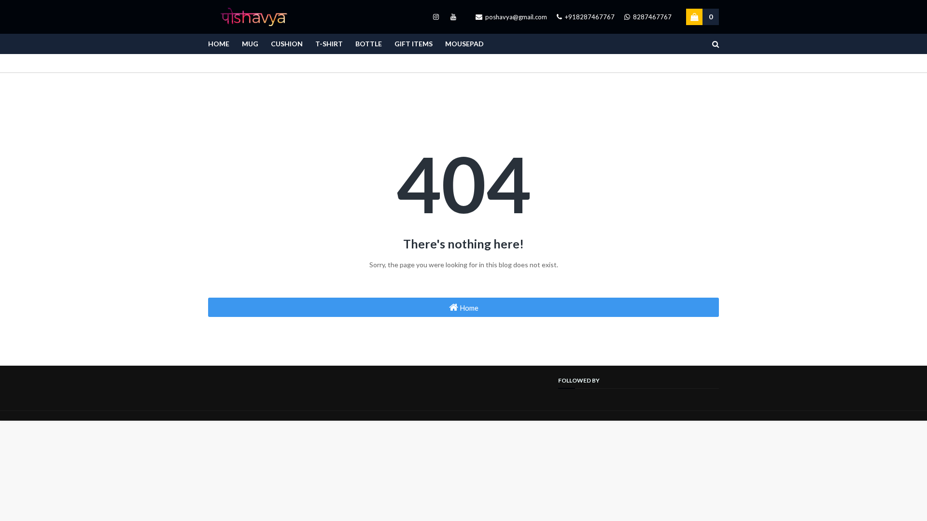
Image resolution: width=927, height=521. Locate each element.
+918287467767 (589, 17)
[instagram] (436, 17)
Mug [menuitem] (250, 44)
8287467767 (652, 17)
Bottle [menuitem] (368, 44)
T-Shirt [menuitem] (329, 44)
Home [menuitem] (218, 44)
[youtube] (451, 17)
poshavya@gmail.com (515, 17)
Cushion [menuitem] (287, 44)
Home (468, 307)
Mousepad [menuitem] (464, 44)
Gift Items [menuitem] (413, 44)
